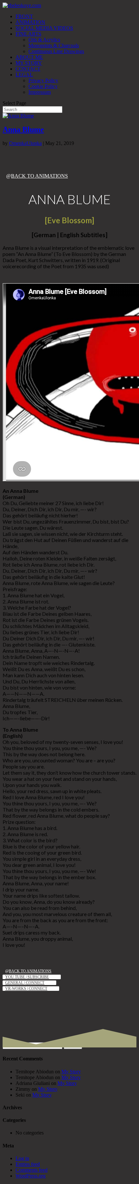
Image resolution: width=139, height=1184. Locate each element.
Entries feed (28, 1164)
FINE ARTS (28, 34)
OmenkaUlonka (25, 143)
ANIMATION (30, 22)
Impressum (39, 92)
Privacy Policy (43, 80)
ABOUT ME (29, 57)
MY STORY (29, 63)
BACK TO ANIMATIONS (39, 176)
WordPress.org (31, 1175)
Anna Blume (23, 129)
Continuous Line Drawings (56, 51)
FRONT (24, 16)
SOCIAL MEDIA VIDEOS (44, 28)
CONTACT (28, 69)
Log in (22, 1158)
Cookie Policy (43, 86)
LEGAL (24, 74)
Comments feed (32, 1170)
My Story (71, 1071)
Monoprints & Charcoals (53, 45)
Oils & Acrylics (44, 39)
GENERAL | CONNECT (24, 982)
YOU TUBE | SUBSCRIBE (27, 977)
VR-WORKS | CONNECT (26, 988)
